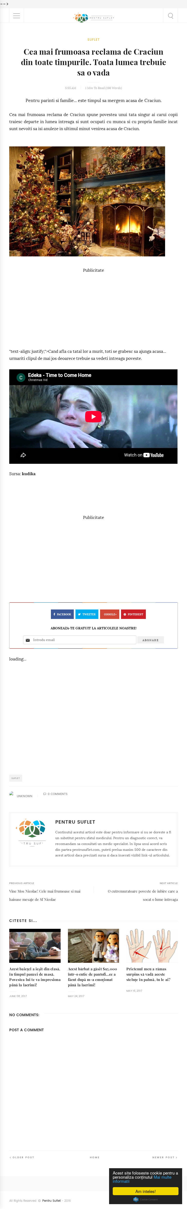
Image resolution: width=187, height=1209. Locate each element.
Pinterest (135, 614)
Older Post (24, 1157)
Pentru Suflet (51, 1200)
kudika (29, 474)
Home (95, 1157)
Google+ (110, 614)
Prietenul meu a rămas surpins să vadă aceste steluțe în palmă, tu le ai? (148, 974)
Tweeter (89, 614)
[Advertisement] (93, 308)
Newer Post (163, 1157)
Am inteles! (145, 1191)
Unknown (24, 796)
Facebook (64, 614)
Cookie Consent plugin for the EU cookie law (145, 1199)
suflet (93, 39)
